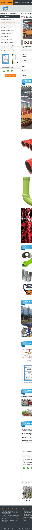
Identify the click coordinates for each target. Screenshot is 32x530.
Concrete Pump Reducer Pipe (8, 50)
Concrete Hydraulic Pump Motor (8, 25)
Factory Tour (25, 2)
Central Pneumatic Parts (6, 39)
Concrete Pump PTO (5, 33)
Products (9, 2)
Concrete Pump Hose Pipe (7, 48)
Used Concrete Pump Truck (7, 42)
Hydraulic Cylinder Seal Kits (7, 30)
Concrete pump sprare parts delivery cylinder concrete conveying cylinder (10, 516)
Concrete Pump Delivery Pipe (16, 13)
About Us (17, 2)
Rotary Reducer (4, 36)
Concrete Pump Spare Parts (7, 19)
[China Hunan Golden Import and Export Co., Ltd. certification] (5, 59)
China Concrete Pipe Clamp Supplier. (20, 528)
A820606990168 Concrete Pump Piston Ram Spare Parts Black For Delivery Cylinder (10, 512)
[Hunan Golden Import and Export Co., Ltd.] (5, 8)
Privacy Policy (7, 528)
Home (3, 2)
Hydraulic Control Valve (6, 27)
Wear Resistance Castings (7, 45)
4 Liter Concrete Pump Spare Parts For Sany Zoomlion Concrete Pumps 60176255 (11, 520)
